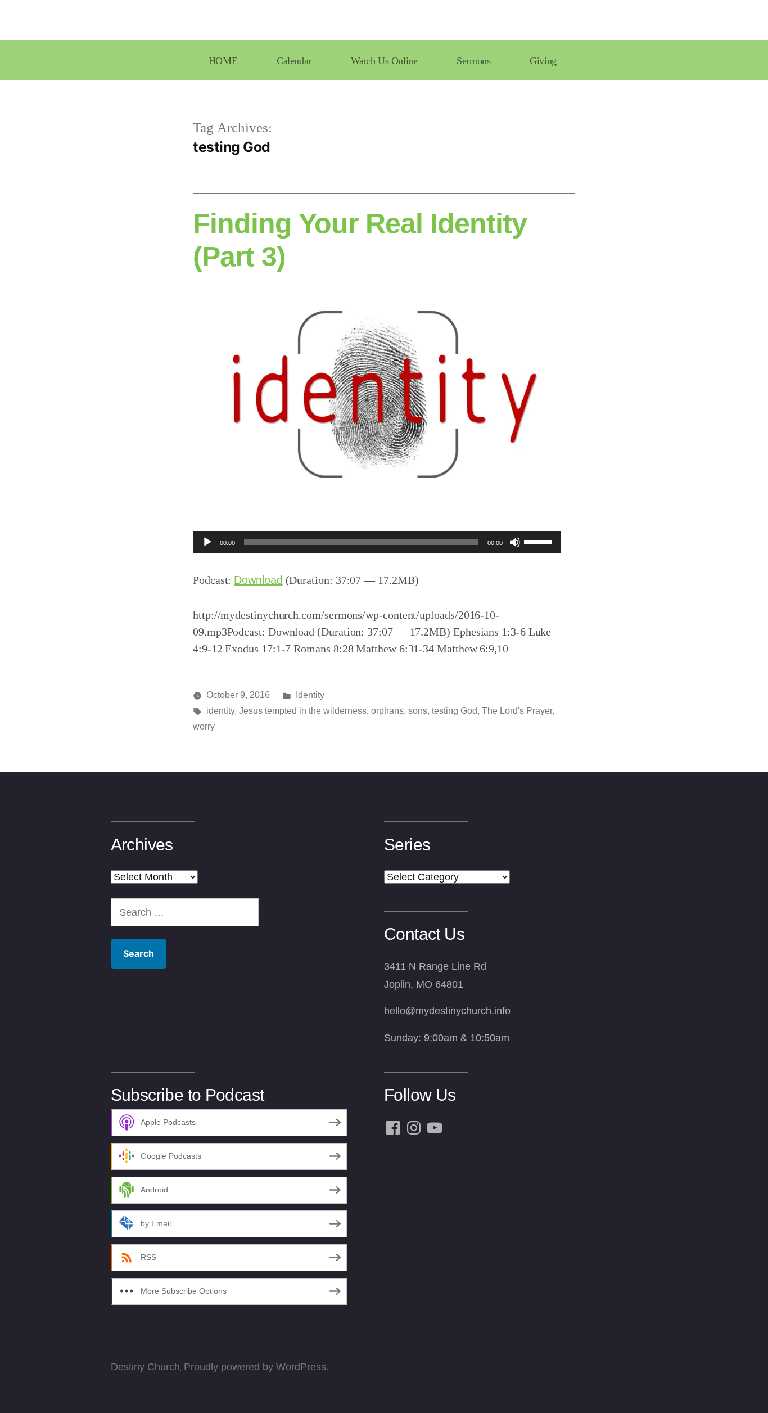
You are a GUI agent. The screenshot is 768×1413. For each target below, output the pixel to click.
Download (258, 580)
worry (204, 726)
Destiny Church (145, 1366)
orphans (387, 711)
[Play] (207, 542)
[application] (377, 542)
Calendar (294, 60)
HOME (223, 60)
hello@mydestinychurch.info (447, 1010)
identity (220, 711)
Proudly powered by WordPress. (256, 1366)
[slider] (539, 541)
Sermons (473, 60)
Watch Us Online (384, 60)
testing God (454, 711)
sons (417, 711)
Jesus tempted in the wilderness (303, 711)
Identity (310, 695)
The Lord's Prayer (517, 711)
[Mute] (515, 542)
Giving (543, 60)
